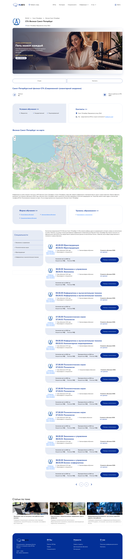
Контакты (102, 547)
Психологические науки (22, 247)
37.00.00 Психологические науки (71, 317)
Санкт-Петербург (37, 18)
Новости (77, 540)
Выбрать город (35, 5)
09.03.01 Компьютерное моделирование (74, 343)
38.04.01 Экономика (65, 272)
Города (49, 547)
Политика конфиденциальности (109, 544)
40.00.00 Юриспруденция (67, 245)
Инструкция (77, 549)
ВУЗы (54, 5)
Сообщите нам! (109, 117)
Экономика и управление (23, 242)
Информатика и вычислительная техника (27, 257)
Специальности (72, 5)
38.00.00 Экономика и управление (71, 269)
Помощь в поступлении (109, 260)
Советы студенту (78, 544)
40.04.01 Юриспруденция (67, 248)
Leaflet (121, 189)
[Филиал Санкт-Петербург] (67, 162)
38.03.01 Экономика (65, 439)
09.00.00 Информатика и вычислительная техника (79, 293)
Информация (83, 5)
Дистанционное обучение (81, 547)
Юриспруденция (20, 252)
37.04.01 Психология (65, 319)
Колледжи (62, 5)
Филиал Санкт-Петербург (52, 18)
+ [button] (14, 137)
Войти (119, 5)
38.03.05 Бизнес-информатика (69, 463)
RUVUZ (27, 18)
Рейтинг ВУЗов (51, 544)
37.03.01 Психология (65, 367)
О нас (92, 5)
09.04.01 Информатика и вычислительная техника (79, 295)
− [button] (14, 139)
